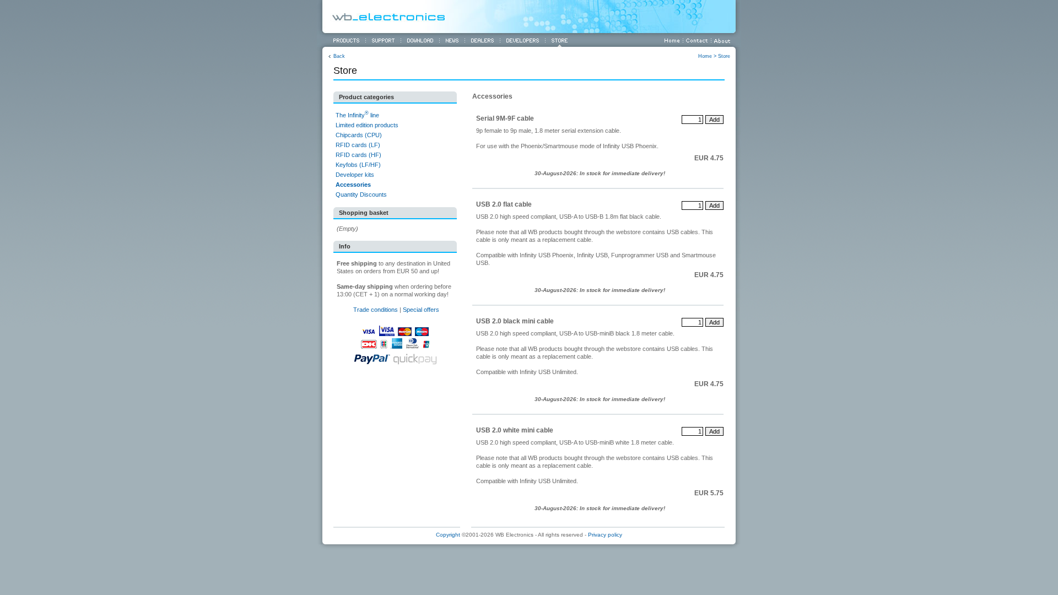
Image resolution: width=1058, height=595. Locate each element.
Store (724, 56)
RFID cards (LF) (358, 145)
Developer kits (355, 174)
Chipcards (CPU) (359, 135)
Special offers (421, 309)
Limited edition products (367, 125)
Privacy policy (605, 535)
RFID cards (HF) (358, 155)
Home (705, 56)
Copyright (448, 535)
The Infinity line (357, 115)
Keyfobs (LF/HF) (358, 164)
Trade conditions (375, 309)
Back (339, 56)
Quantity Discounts (361, 194)
